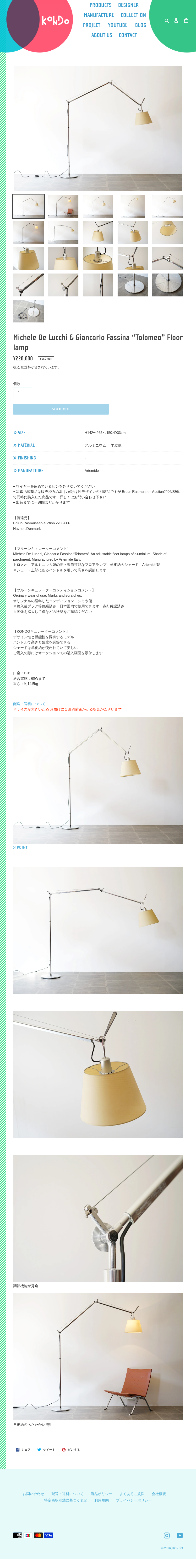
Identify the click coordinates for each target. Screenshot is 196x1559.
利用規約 (101, 1500)
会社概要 (159, 1494)
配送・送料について (29, 704)
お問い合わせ (33, 1494)
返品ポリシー (101, 1494)
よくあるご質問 (132, 1494)
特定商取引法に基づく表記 (65, 1500)
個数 (16, 384)
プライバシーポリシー (134, 1500)
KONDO (177, 1548)
